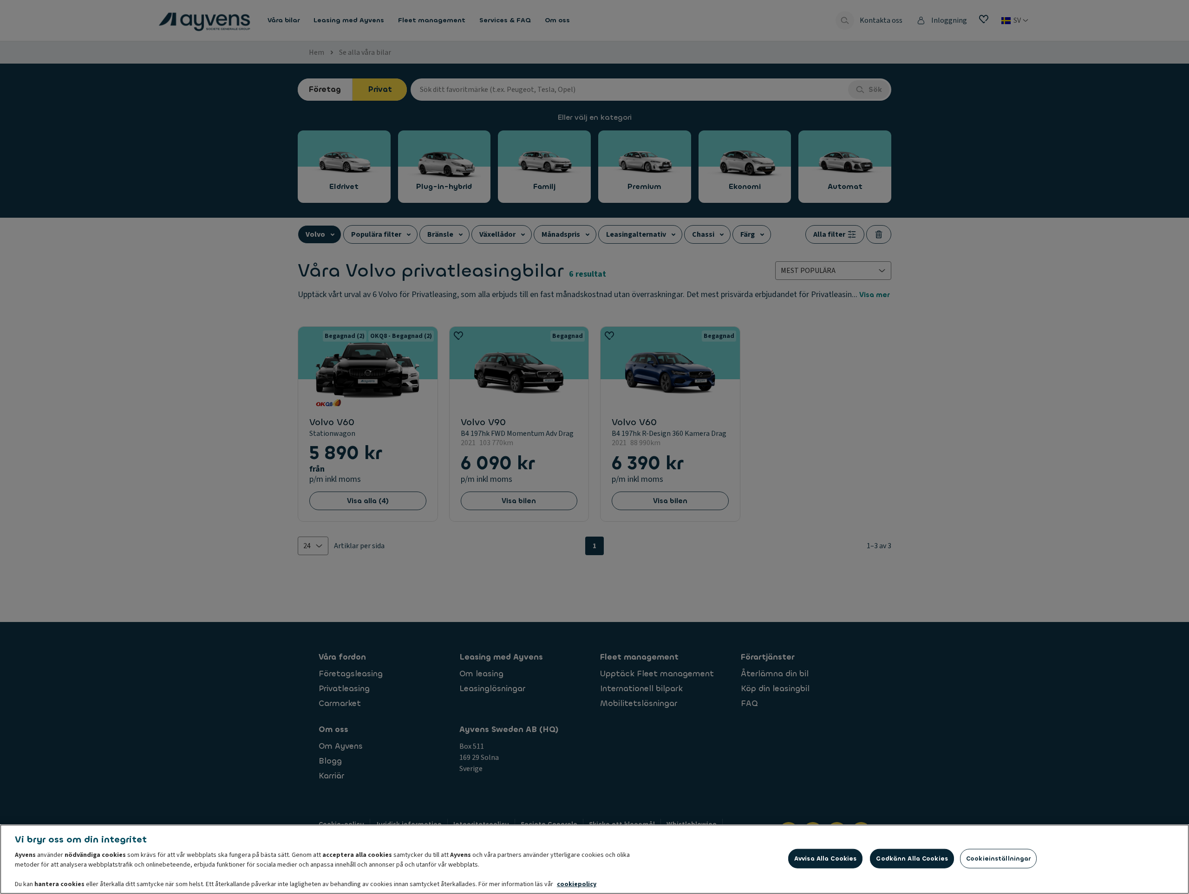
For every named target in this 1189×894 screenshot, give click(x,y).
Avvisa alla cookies (825, 858)
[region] (594, 859)
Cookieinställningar (998, 858)
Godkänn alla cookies (912, 858)
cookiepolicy (576, 884)
